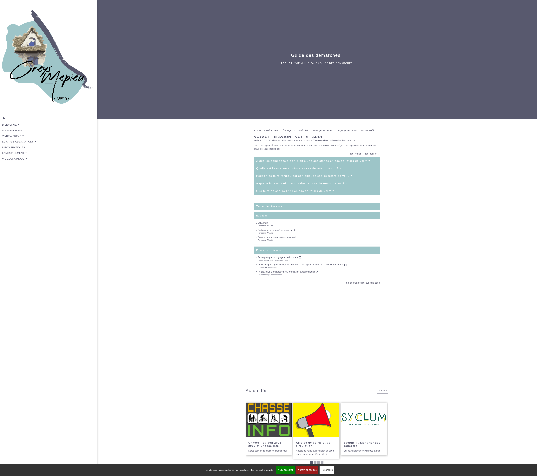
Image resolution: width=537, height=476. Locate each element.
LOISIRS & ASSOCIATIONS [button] (18, 141)
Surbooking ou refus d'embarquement (276, 230)
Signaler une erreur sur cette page (363, 283)
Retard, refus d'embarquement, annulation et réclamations (288, 272)
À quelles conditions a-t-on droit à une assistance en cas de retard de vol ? (312, 160)
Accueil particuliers (266, 130)
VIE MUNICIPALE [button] (12, 130)
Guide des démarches (336, 63)
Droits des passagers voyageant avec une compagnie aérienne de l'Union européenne (302, 264)
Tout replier (357, 154)
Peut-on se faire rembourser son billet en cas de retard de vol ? (303, 175)
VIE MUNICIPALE (306, 63)
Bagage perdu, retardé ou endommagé (277, 237)
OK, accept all (286, 470)
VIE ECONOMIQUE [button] (13, 158)
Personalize (327, 470)
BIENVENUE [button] (9, 124)
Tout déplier (372, 154)
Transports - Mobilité (295, 130)
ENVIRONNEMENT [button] (13, 153)
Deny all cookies (308, 470)
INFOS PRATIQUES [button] (14, 147)
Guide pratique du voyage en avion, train (280, 257)
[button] (48, 119)
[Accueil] (48, 58)
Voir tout (383, 390)
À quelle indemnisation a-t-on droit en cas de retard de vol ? (301, 183)
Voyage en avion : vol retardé (355, 130)
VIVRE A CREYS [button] (12, 136)
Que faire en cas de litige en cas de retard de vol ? (294, 190)
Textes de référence (269, 206)
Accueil (287, 63)
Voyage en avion (323, 130)
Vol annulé (263, 223)
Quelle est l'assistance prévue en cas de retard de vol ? (297, 168)
